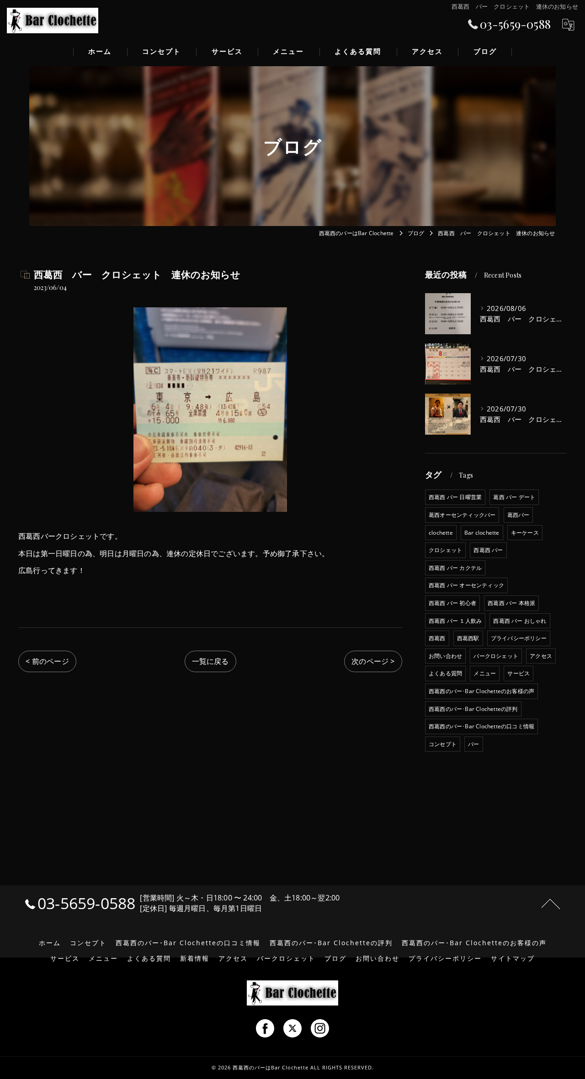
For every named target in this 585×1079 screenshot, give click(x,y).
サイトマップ (513, 958)
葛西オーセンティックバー (462, 515)
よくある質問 (445, 673)
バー (473, 744)
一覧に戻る (210, 661)
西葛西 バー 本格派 (511, 603)
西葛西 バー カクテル (455, 568)
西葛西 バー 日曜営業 (455, 497)
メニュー (484, 673)
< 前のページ (47, 661)
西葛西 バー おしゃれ (519, 621)
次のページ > (372, 661)
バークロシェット (495, 656)
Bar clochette (482, 533)
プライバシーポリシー (519, 638)
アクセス (541, 656)
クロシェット (445, 550)
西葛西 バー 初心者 (452, 603)
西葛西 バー (488, 550)
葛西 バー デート (514, 497)
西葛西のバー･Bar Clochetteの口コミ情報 (481, 726)
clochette (441, 533)
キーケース (525, 533)
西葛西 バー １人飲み (455, 621)
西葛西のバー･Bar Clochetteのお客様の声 (481, 691)
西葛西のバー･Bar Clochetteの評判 (473, 709)
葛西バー (518, 515)
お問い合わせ (445, 656)
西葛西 (437, 638)
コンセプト (443, 744)
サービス (518, 673)
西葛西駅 (468, 638)
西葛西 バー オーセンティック (466, 585)
